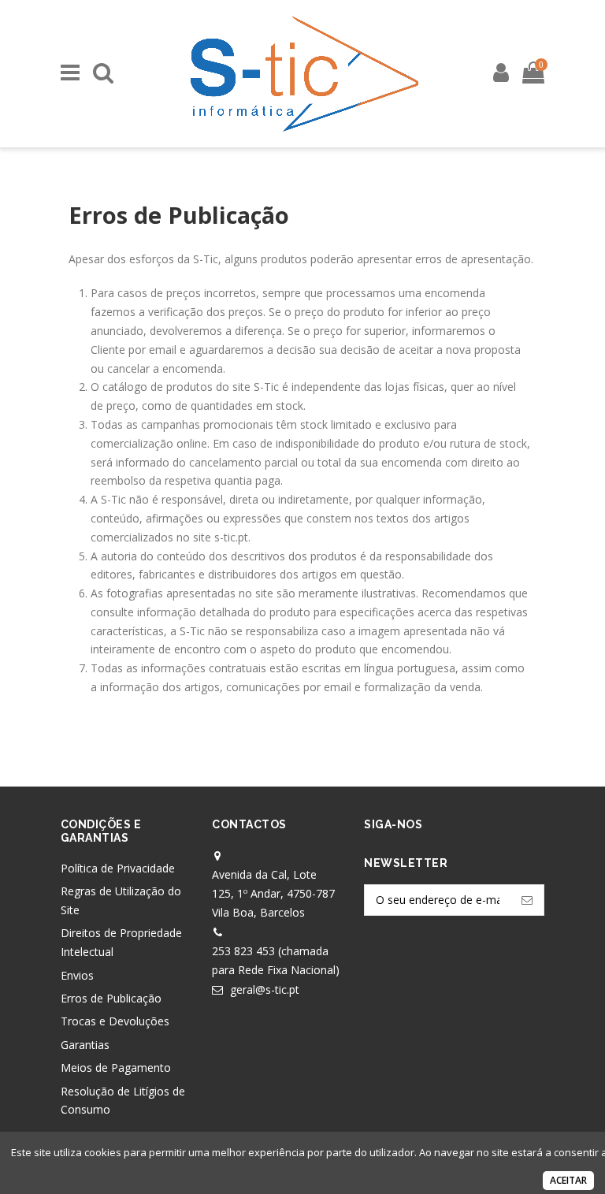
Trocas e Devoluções (115, 1021)
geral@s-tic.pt (264, 989)
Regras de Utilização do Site (121, 900)
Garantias (85, 1044)
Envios (77, 975)
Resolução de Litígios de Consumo (123, 1101)
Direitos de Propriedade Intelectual (121, 942)
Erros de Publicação (111, 998)
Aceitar (568, 1180)
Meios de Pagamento (116, 1067)
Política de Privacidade (118, 868)
